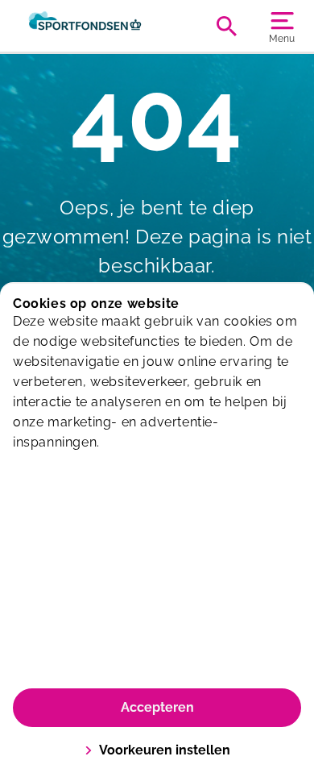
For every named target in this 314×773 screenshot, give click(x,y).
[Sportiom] (85, 26)
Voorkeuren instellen (164, 750)
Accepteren (157, 707)
